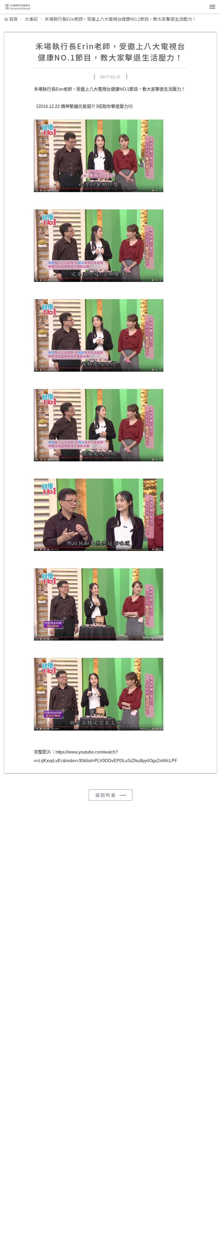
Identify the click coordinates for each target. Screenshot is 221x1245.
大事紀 (31, 19)
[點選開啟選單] (212, 6)
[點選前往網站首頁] (17, 6)
